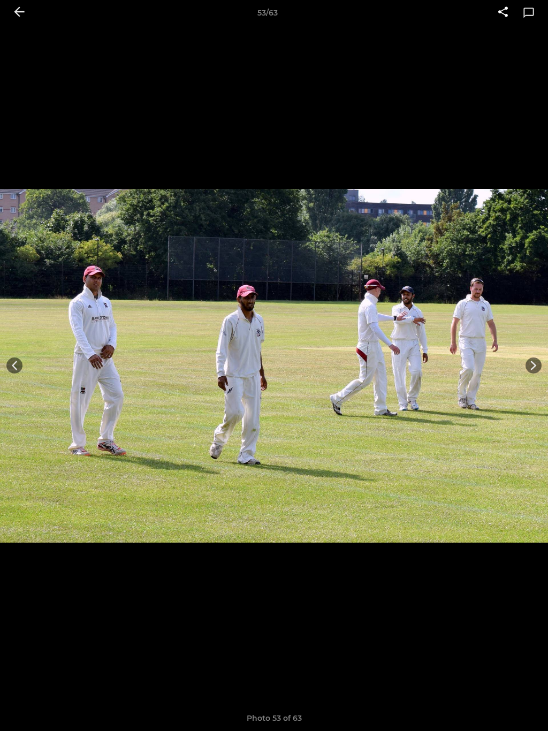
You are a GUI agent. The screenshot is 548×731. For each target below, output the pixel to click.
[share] (503, 12)
